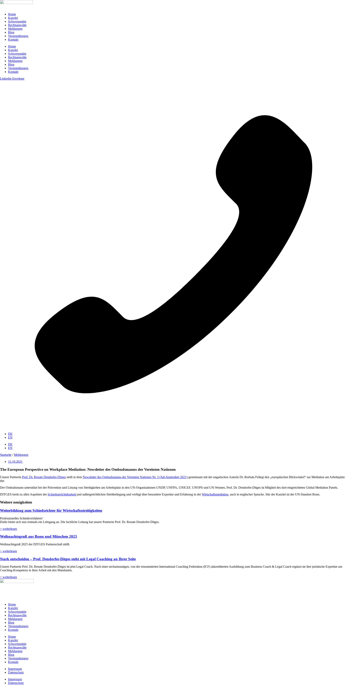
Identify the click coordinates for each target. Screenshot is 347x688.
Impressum (15, 668)
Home (12, 14)
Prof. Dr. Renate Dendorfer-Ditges (44, 477)
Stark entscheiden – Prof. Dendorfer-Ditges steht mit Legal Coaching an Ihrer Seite (68, 559)
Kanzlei (13, 18)
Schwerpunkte (17, 21)
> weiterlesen (8, 528)
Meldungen (15, 28)
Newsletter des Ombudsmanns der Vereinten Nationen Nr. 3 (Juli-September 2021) (135, 477)
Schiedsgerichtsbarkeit (62, 494)
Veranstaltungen (18, 36)
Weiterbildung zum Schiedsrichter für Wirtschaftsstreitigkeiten (51, 510)
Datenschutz (16, 672)
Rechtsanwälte (17, 25)
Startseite (5, 454)
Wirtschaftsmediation (215, 494)
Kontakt (13, 39)
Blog (11, 32)
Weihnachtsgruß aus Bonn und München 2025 (38, 536)
